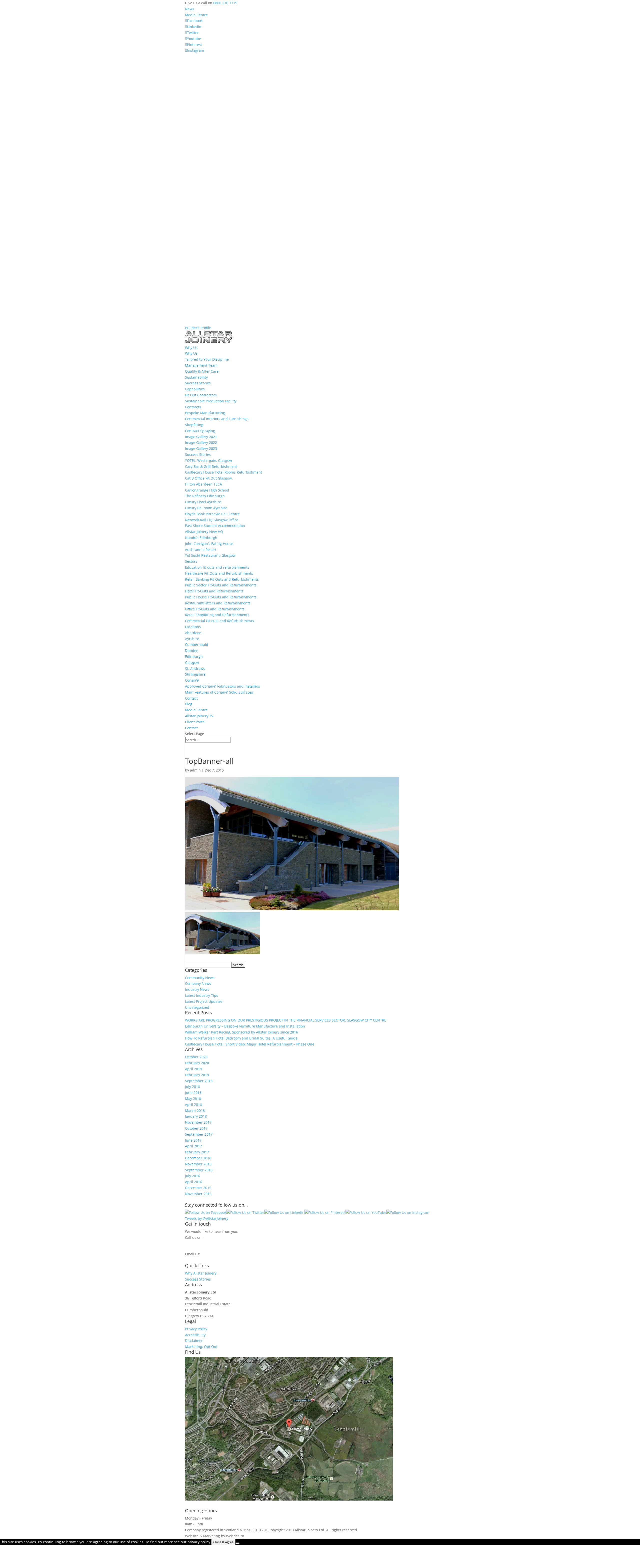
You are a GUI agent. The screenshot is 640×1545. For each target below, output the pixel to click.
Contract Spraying (200, 430)
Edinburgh (194, 656)
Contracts (193, 407)
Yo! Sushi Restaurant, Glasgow (210, 555)
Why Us (191, 353)
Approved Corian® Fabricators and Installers (222, 686)
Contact (191, 698)
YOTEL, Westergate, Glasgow (208, 460)
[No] (238, 1543)
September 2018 (198, 1080)
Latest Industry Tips (201, 995)
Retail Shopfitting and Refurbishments (217, 614)
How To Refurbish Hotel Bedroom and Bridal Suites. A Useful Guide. (241, 1038)
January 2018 (196, 1116)
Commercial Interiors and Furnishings (216, 418)
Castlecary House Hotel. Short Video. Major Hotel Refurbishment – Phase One (249, 1044)
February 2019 (197, 1074)
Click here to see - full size (416, 1499)
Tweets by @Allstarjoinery (206, 1218)
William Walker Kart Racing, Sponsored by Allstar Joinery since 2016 (241, 1032)
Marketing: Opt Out (201, 1346)
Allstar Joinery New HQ (204, 531)
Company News (198, 983)
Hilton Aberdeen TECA (203, 484)
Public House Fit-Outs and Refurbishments (220, 597)
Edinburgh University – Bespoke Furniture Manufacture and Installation (245, 1026)
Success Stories (198, 383)
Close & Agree (223, 1542)
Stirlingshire (195, 674)
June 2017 (193, 1140)
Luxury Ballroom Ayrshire (206, 508)
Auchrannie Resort (200, 549)
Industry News (197, 989)
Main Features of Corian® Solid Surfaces (219, 692)
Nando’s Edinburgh (201, 537)
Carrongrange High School (207, 490)
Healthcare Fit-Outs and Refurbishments (219, 573)
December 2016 (198, 1158)
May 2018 (193, 1098)
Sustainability (196, 377)
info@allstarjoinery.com (207, 1259)
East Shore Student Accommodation (215, 525)
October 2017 (196, 1128)
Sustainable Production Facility (210, 401)
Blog (188, 704)
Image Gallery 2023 (201, 448)
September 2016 (198, 1170)
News (189, 8)
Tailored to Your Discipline (207, 359)
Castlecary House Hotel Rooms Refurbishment (223, 472)
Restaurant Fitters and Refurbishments (217, 603)
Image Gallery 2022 (201, 442)
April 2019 (193, 1068)
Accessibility (195, 1334)
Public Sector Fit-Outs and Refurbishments (220, 585)
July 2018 (192, 1086)
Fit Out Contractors (201, 395)
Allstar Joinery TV (199, 716)
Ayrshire (192, 638)
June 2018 (193, 1092)
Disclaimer (194, 1340)
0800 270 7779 (225, 2)
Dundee (191, 650)
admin (195, 770)
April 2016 (193, 1181)
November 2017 (198, 1122)
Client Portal (195, 722)
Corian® (192, 680)
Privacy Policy (196, 1328)
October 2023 (196, 1056)
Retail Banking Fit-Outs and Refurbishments (222, 579)
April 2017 (193, 1146)
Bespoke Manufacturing (205, 412)
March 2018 (195, 1110)
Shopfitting (194, 424)
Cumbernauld (196, 644)
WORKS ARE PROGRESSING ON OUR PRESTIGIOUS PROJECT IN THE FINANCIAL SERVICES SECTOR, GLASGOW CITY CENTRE (285, 1020)
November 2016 (198, 1164)
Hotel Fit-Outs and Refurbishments (214, 591)
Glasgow (192, 662)
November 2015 (198, 1193)
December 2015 (198, 1187)
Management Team (201, 365)
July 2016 (192, 1175)
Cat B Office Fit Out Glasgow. (209, 478)
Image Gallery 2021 (201, 436)
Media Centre (196, 14)
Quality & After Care (201, 371)
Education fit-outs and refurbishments (217, 567)
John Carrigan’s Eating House (209, 543)
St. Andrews (195, 668)
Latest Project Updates (203, 1001)
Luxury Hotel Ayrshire (203, 502)
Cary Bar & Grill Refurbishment (211, 466)
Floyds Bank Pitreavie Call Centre (212, 514)
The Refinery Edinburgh (205, 496)
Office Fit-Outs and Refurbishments (214, 609)
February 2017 (197, 1152)
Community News (199, 977)
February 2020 (197, 1062)
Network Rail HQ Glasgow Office (211, 519)
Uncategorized (197, 1007)
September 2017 (198, 1134)
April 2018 (193, 1104)
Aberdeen (193, 632)
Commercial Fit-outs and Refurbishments (219, 620)
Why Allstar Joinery (200, 1273)
